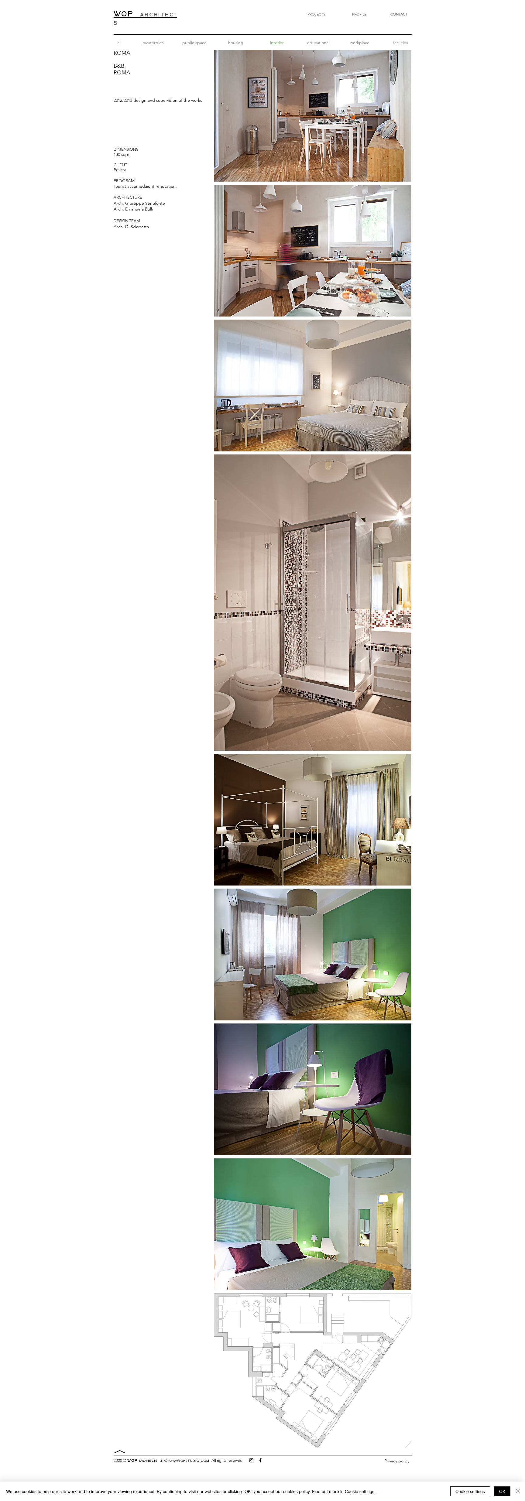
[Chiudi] (517, 1491)
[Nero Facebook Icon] (260, 1460)
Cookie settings (470, 1491)
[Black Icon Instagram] (251, 1460)
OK (502, 1491)
